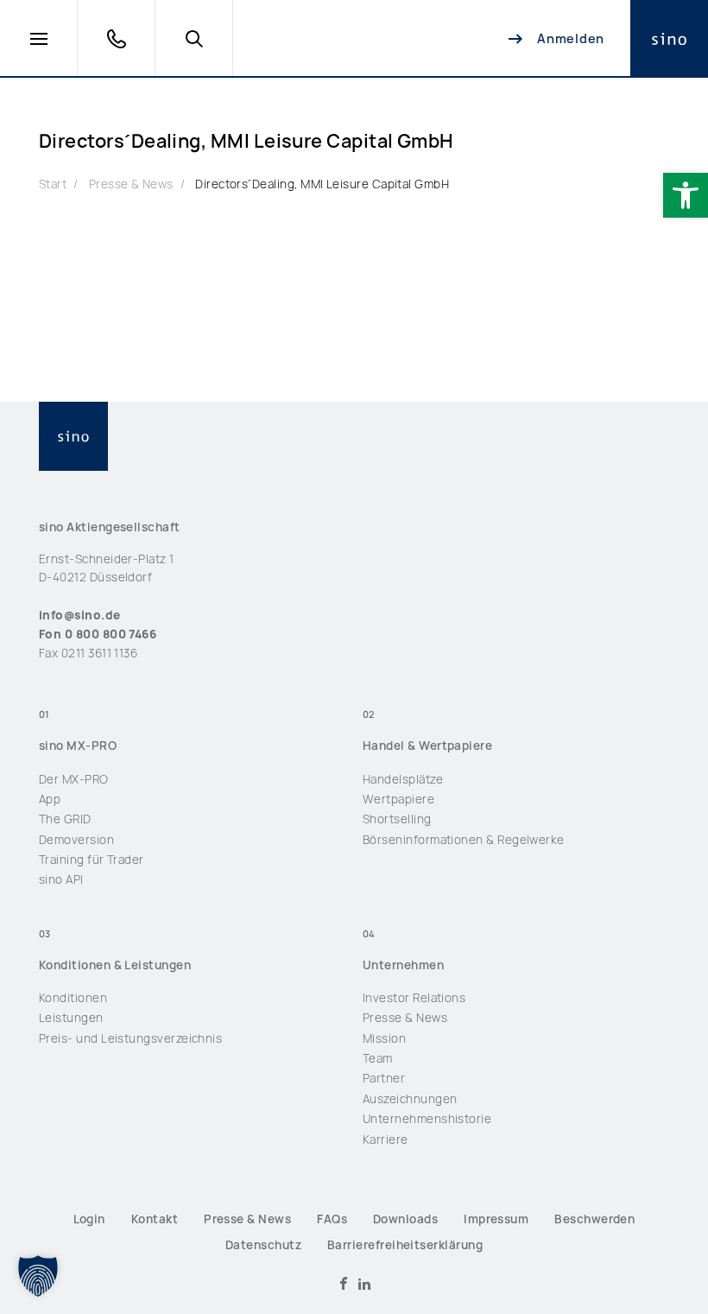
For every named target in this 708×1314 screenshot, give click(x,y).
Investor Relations (414, 998)
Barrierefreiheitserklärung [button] (405, 1245)
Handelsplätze (403, 779)
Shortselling (397, 819)
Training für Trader (91, 859)
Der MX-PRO (74, 779)
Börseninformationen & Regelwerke (464, 839)
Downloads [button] (405, 1219)
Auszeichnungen (410, 1099)
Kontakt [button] (154, 1219)
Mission (384, 1038)
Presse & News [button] (247, 1219)
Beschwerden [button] (594, 1219)
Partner (384, 1078)
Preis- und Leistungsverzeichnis (130, 1038)
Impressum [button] (496, 1219)
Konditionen (73, 998)
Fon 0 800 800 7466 (97, 634)
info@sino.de (80, 615)
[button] (685, 195)
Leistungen (71, 1017)
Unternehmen (403, 965)
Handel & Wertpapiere (427, 745)
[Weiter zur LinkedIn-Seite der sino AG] (364, 1283)
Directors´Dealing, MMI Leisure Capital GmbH (322, 184)
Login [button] (89, 1219)
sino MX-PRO (78, 745)
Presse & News (131, 184)
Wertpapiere (398, 799)
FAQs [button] (332, 1219)
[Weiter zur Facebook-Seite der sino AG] (343, 1283)
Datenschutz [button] (263, 1245)
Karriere (385, 1139)
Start (52, 184)
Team (378, 1058)
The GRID (65, 819)
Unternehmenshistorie (427, 1119)
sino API (61, 879)
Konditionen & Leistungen (115, 965)
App (49, 799)
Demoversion (76, 839)
